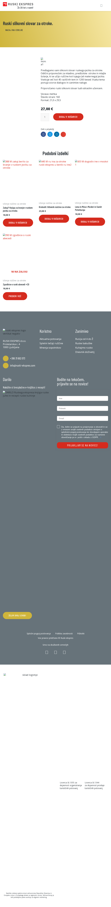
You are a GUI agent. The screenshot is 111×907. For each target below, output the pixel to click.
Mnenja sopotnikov (50, 347)
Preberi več (15, 296)
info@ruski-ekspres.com (22, 365)
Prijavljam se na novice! (82, 445)
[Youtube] (64, 652)
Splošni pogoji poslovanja (39, 633)
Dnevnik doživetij (85, 352)
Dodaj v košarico (68, 116)
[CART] (90, 5)
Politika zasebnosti (64, 633)
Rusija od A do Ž (84, 339)
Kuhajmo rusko (84, 347)
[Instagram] (55, 652)
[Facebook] (47, 652)
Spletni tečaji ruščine (51, 343)
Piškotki (80, 633)
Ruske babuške (83, 343)
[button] (14, 30)
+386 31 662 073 (17, 358)
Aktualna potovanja (50, 339)
